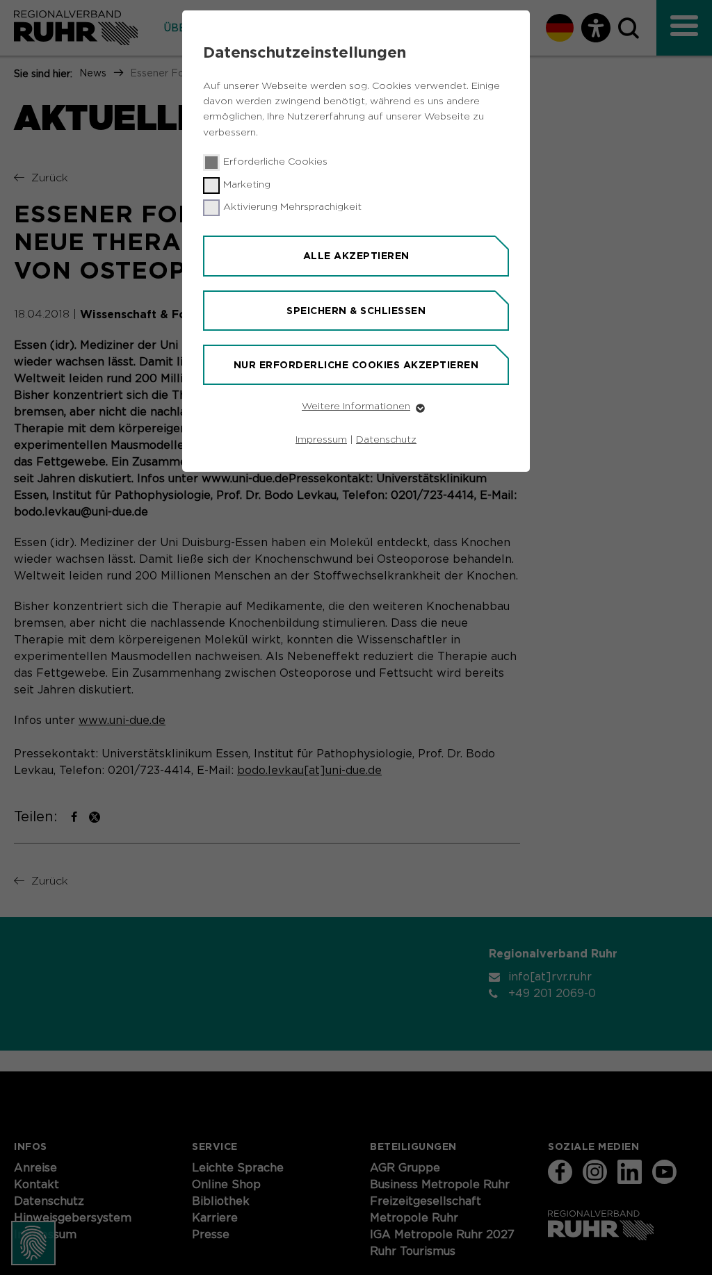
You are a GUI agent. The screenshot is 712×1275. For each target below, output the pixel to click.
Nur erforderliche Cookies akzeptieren (356, 364)
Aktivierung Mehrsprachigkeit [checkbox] (292, 207)
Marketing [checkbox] (246, 185)
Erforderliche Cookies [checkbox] (275, 162)
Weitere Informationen (356, 406)
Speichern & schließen (356, 310)
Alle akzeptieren (356, 255)
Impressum (321, 440)
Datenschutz (386, 440)
